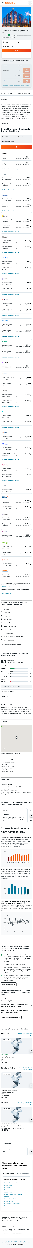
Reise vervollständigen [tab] (23, 1173)
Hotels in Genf (7, 1196)
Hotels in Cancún (8, 1185)
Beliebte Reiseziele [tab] (8, 1173)
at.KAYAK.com (9, 1241)
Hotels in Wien (8, 1192)
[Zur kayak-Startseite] (10, 3)
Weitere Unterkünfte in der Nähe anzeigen (25, 1034)
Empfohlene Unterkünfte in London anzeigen (25, 1103)
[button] (2, 2)
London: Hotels (26, 1242)
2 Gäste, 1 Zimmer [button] (8, 46)
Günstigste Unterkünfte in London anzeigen (25, 1068)
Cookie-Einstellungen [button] (6, 593)
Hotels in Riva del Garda (10, 1199)
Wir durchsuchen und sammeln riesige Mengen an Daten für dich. (15, 1230)
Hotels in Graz (7, 1187)
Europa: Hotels (22, 1241)
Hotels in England (17, 1242)
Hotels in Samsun (8, 1201)
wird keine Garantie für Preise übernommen (11, 1222)
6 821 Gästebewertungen (24, 35)
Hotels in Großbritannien (6, 1242)
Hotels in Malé (7, 1190)
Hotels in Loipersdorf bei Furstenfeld (13, 1194)
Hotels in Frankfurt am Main (11, 1183)
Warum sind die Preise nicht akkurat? (12, 1233)
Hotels (15, 1241)
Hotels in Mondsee (9, 1206)
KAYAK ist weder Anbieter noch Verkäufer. (14, 1227)
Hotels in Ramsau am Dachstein (12, 1203)
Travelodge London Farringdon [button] (9, 1056)
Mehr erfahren (6, 586)
